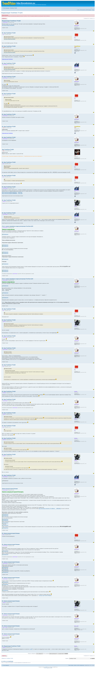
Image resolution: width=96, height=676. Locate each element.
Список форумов (6, 665)
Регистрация (89, 9)
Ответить (2, 655)
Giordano (4, 392)
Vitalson (4, 201)
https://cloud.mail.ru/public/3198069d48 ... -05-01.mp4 (12, 193)
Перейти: (66, 658)
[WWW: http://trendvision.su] (75, 53)
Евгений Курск (5, 64)
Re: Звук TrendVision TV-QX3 (8, 32)
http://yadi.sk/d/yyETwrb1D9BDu (8, 25)
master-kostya (5, 22)
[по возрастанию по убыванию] (63, 653)
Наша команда (70, 665)
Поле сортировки (46, 653)
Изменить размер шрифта (93, 7)
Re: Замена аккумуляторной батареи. (11, 533)
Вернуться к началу (93, 30)
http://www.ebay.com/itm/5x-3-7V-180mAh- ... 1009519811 (50, 508)
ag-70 (4, 47)
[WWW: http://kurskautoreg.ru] (75, 72)
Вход (93, 9)
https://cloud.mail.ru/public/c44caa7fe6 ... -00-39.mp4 (12, 192)
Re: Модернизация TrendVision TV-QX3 (11, 646)
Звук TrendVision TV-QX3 (8, 149)
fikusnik (4, 647)
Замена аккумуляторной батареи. (10, 488)
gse (3, 34)
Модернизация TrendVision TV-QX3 (11, 12)
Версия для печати (91, 7)
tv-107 (31, 649)
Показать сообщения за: (32, 653)
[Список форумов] (9, 3)
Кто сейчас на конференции (7, 661)
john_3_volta (5, 627)
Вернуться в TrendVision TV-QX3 (7, 658)
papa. (4, 150)
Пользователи (83, 9)
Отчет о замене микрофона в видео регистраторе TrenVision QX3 (17, 226)
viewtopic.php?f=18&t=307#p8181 (45, 595)
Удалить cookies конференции (79, 665)
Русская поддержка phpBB (48, 667)
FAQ (78, 9)
